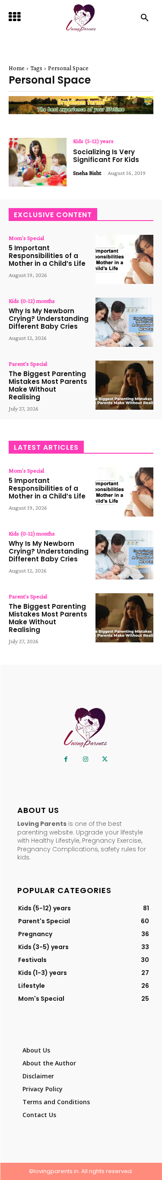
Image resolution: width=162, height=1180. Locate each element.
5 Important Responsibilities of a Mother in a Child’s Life (47, 255)
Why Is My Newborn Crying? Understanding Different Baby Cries (49, 318)
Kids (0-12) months (32, 301)
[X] (104, 759)
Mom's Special (26, 238)
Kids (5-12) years (93, 141)
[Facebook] (65, 759)
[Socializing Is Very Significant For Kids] (38, 162)
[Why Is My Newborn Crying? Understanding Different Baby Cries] (124, 322)
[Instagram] (85, 759)
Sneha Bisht (87, 172)
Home (17, 68)
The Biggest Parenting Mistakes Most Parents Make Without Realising (48, 385)
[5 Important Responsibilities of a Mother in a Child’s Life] (124, 259)
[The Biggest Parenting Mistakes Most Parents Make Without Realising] (124, 385)
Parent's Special (28, 364)
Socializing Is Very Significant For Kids (106, 155)
